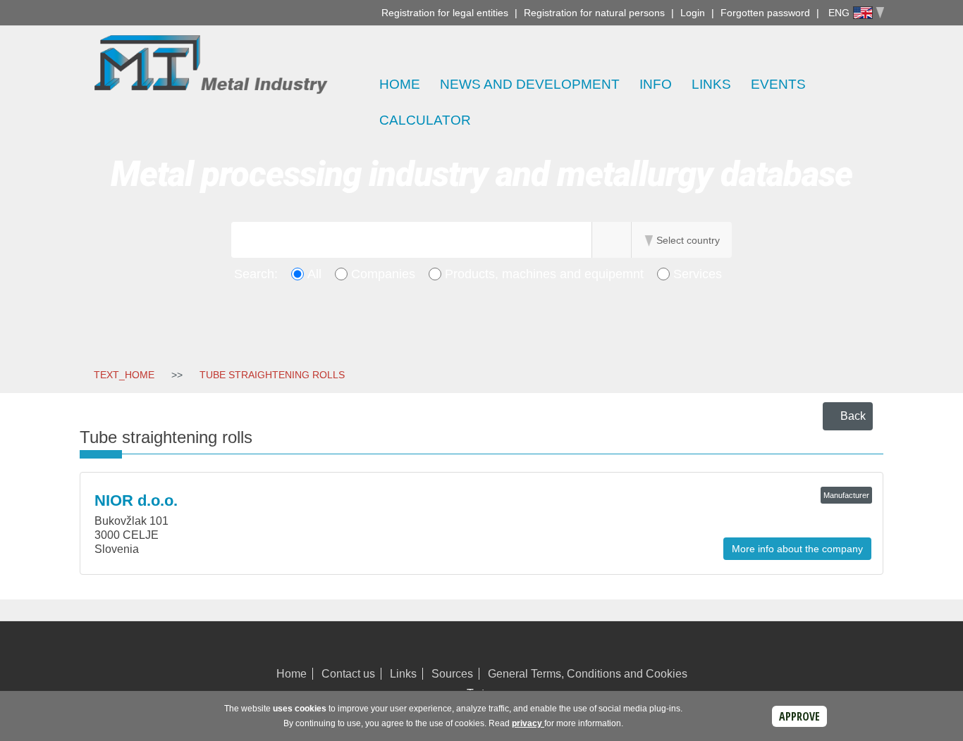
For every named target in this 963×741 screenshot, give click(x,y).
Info (655, 84)
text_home (124, 374)
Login (692, 12)
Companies (383, 274)
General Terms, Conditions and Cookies (587, 674)
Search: (256, 274)
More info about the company (797, 548)
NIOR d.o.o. (136, 500)
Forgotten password (765, 12)
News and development (530, 84)
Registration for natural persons (594, 12)
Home (399, 84)
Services (697, 274)
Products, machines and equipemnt (544, 274)
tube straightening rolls (272, 374)
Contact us (348, 674)
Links (711, 84)
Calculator (425, 120)
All (314, 274)
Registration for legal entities (444, 12)
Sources (452, 674)
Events (778, 84)
